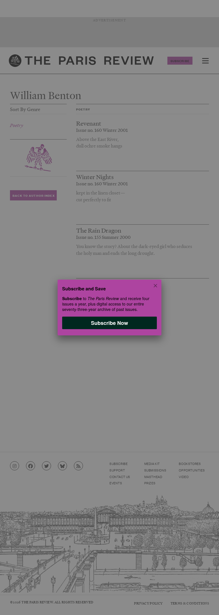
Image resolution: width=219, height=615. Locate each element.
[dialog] (109, 307)
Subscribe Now (109, 323)
